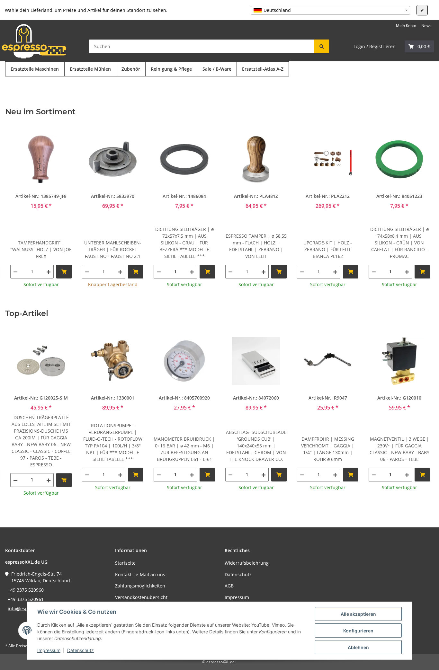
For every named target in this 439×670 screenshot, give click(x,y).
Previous (16, 209)
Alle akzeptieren (358, 614)
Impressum (48, 650)
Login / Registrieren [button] (375, 46)
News (426, 25)
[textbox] (330, 10)
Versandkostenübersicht (141, 597)
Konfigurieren (358, 630)
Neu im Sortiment (40, 111)
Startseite (125, 563)
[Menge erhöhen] (48, 271)
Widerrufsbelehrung (247, 563)
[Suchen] (321, 46)
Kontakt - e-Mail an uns (140, 574)
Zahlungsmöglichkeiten (140, 586)
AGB (229, 586)
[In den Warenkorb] (64, 271)
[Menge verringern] (15, 271)
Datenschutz (80, 650)
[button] (419, 46)
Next (423, 209)
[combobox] (330, 10)
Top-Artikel (26, 313)
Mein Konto (406, 25)
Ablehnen (358, 647)
